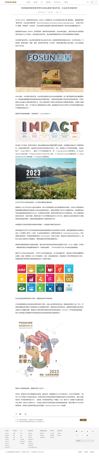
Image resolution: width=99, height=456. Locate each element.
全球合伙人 (7, 445)
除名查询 (59, 435)
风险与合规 (59, 430)
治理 (21, 437)
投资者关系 (48, 2)
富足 (14, 437)
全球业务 (35, 2)
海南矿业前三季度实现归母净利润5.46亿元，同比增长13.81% (32, 421)
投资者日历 (30, 439)
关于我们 (28, 2)
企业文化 (7, 441)
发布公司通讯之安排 (32, 447)
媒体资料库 (42, 437)
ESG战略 (22, 443)
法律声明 (86, 451)
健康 (14, 433)
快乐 (14, 435)
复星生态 (30, 433)
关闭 (83, 419)
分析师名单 (30, 443)
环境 (21, 433)
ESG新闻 (22, 439)
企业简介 (7, 433)
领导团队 (7, 437)
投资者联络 (30, 445)
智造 (14, 439)
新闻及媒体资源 (57, 2)
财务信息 (30, 437)
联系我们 (80, 451)
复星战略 (7, 435)
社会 (21, 435)
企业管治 (7, 439)
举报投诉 (59, 433)
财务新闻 (42, 435)
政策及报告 (22, 441)
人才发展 (52, 433)
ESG (42, 2)
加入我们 (66, 2)
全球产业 (7, 443)
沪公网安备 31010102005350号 (37, 451)
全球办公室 (7, 447)
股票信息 (30, 441)
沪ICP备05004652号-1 (25, 451)
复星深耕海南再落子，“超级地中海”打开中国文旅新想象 (31, 419)
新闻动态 (42, 433)
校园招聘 (52, 435)
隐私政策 (92, 451)
